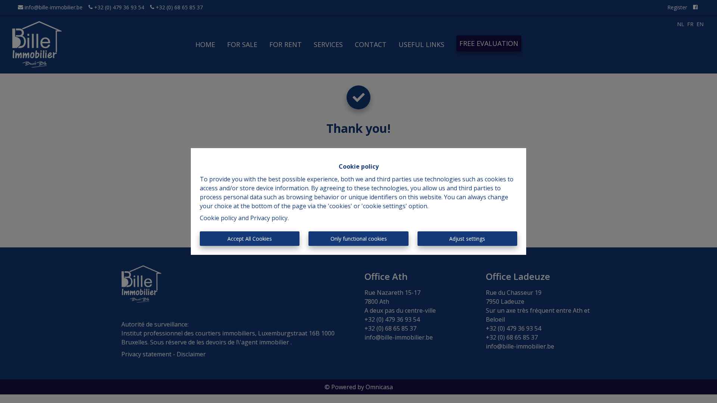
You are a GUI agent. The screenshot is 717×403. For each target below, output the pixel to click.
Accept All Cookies (249, 238)
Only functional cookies (358, 238)
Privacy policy (269, 218)
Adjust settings (467, 238)
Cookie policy (218, 218)
